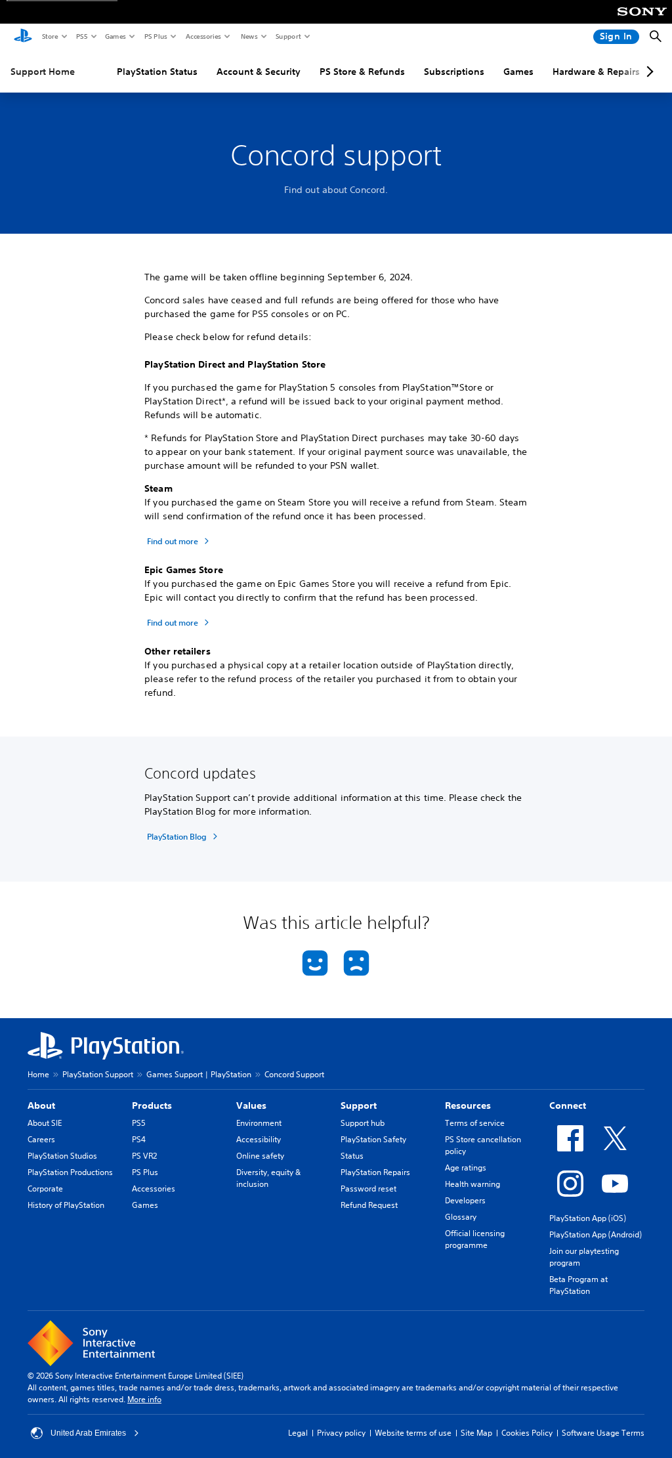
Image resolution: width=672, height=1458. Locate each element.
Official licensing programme (475, 1239)
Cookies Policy (527, 1432)
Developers (465, 1200)
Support (288, 36)
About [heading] (41, 1105)
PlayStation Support (97, 1074)
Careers (41, 1139)
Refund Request (369, 1205)
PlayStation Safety (373, 1139)
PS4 (139, 1139)
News (248, 36)
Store (49, 36)
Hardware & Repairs (596, 71)
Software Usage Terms (603, 1432)
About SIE (45, 1122)
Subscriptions (454, 71)
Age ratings (465, 1167)
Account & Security (259, 71)
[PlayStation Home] (23, 36)
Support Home (42, 71)
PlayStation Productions (70, 1172)
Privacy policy (341, 1432)
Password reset (368, 1188)
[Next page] (648, 72)
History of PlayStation (66, 1205)
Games (114, 36)
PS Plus (155, 36)
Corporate (45, 1188)
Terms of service (475, 1122)
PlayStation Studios (62, 1155)
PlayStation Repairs (375, 1172)
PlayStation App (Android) (595, 1234)
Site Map (476, 1432)
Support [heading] (359, 1105)
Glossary (460, 1216)
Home (38, 1074)
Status (352, 1155)
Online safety (260, 1155)
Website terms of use (413, 1432)
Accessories (202, 36)
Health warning (472, 1184)
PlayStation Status (157, 71)
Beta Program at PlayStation (578, 1285)
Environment (259, 1122)
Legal (298, 1432)
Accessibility (258, 1139)
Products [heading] (152, 1105)
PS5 (81, 36)
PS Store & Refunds (362, 71)
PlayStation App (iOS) (587, 1218)
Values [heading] (251, 1105)
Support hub (363, 1122)
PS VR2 (144, 1155)
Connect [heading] (567, 1105)
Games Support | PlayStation (198, 1074)
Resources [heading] (468, 1105)
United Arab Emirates (88, 1433)
